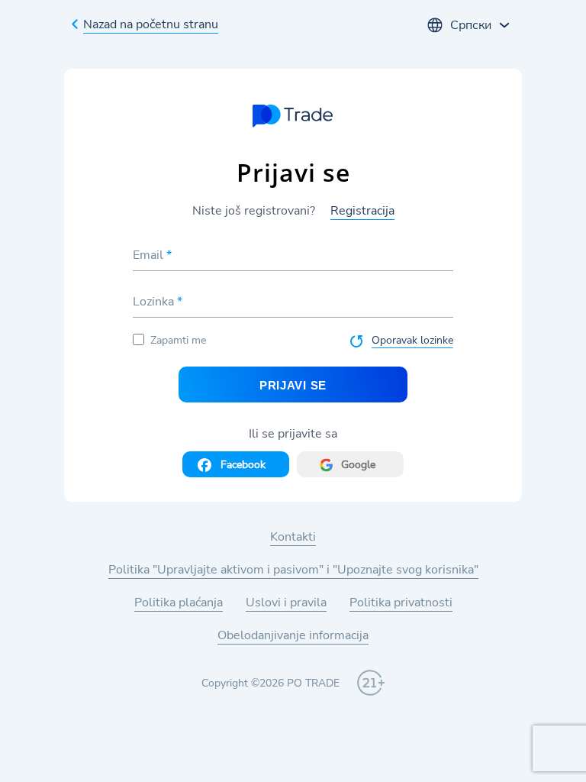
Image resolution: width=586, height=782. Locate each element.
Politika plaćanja (178, 602)
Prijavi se (293, 385)
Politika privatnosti (400, 602)
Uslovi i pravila (286, 602)
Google (358, 464)
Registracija (362, 210)
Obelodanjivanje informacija (293, 635)
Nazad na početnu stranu (150, 24)
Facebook (243, 464)
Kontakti (293, 536)
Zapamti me (178, 340)
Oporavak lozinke (412, 340)
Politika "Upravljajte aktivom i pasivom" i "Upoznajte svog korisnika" (293, 569)
